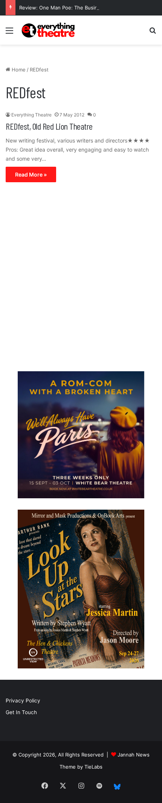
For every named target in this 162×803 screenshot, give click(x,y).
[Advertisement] (81, 278)
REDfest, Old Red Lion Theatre (49, 126)
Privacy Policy (23, 701)
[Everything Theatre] (49, 30)
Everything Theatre (31, 115)
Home (18, 70)
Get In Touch (21, 712)
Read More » (31, 174)
